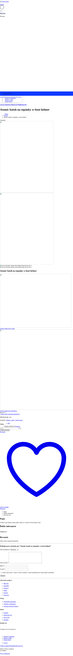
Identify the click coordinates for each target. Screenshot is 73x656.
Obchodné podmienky (10, 601)
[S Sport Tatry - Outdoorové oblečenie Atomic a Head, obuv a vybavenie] (4, 1)
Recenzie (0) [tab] (7, 515)
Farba (2, 424)
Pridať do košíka (5, 430)
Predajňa (14, 104)
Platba (5, 590)
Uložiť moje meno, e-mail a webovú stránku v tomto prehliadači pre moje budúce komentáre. (28, 572)
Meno (2, 566)
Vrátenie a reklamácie (10, 604)
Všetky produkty (5, 104)
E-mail (2, 569)
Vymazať (17, 426)
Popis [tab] (5, 511)
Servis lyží (6, 617)
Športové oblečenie (10, 98)
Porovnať (2, 508)
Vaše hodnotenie (5, 549)
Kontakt (6, 613)
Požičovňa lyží (22, 104)
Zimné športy (8, 101)
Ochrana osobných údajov (11, 606)
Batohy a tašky (9, 100)
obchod (6, 593)
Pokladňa (6, 586)
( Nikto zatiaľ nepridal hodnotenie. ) (10, 414)
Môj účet (6, 583)
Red (9, 423)
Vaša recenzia (4, 562)
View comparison (5, 653)
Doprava (6, 588)
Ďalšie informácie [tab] (8, 513)
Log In (5, 643)
